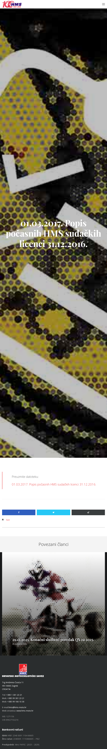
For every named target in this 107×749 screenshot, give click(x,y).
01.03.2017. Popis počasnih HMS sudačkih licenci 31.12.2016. (54, 484)
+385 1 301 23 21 (14, 695)
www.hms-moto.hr (24, 710)
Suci (8, 519)
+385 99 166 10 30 (15, 701)
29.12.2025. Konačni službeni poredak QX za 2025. (53, 639)
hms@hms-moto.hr (17, 707)
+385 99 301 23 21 (15, 698)
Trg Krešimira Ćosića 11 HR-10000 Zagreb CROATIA (13, 685)
